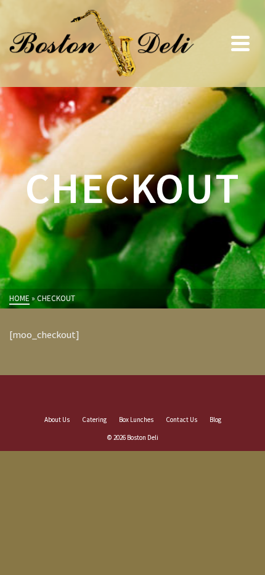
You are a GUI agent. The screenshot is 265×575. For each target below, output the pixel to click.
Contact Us (181, 419)
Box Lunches (136, 419)
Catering (94, 419)
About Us (57, 419)
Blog (215, 419)
